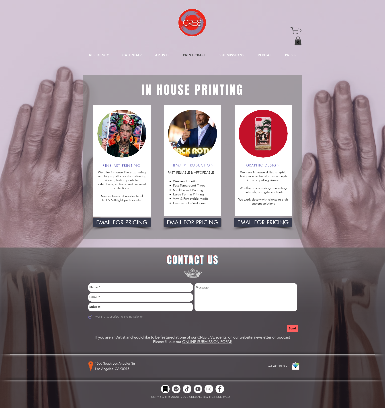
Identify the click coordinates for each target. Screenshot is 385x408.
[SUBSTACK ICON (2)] (165, 389)
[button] (296, 30)
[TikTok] (187, 389)
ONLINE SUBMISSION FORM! (207, 341)
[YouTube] (198, 389)
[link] (298, 41)
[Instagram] (209, 389)
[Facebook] (219, 389)
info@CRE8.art (279, 366)
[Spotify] (176, 389)
